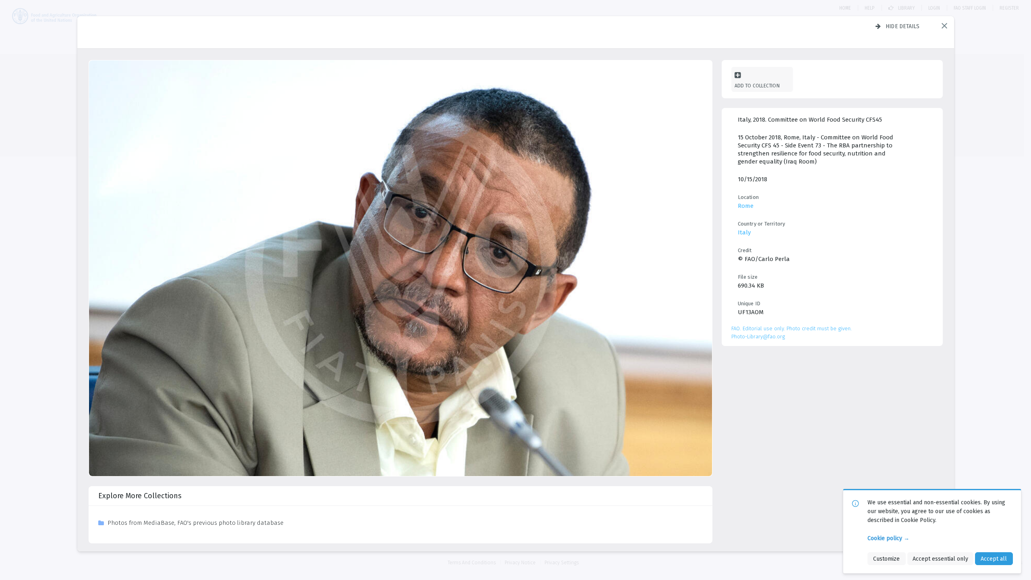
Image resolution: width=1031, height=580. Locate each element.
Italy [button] (744, 232)
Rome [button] (746, 205)
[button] (944, 26)
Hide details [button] (903, 26)
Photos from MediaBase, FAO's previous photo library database (196, 522)
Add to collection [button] (757, 86)
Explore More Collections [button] (140, 495)
